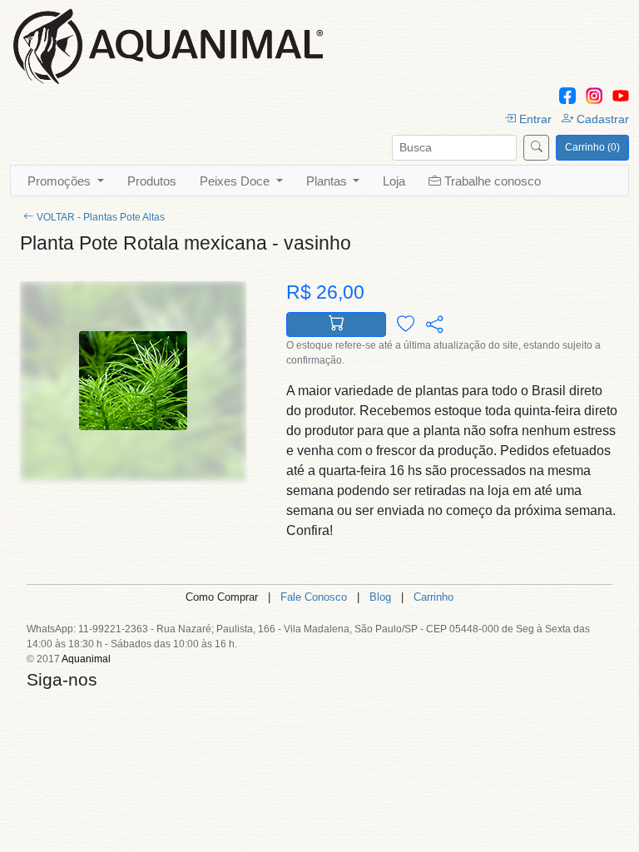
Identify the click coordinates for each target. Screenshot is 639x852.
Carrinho (433, 597)
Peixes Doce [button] (236, 181)
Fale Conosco (313, 597)
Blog (380, 597)
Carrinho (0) (592, 147)
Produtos (151, 181)
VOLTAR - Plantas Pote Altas (101, 217)
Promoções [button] (60, 181)
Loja (394, 181)
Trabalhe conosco (492, 181)
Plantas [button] (328, 181)
